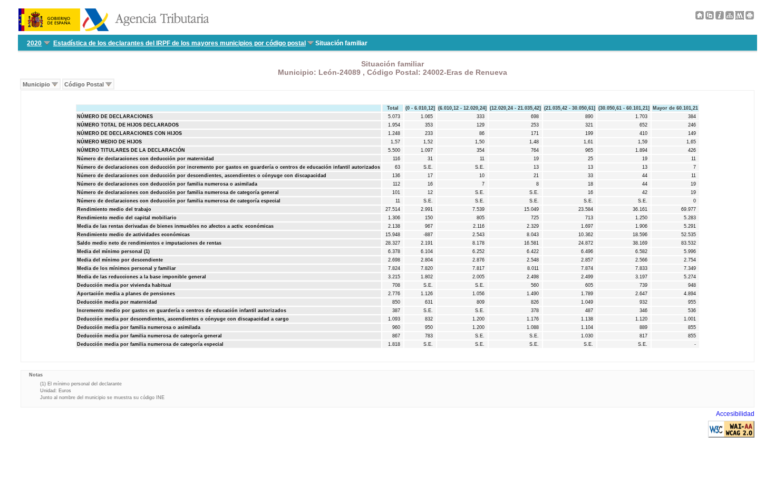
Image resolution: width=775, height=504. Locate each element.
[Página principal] (699, 17)
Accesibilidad (735, 414)
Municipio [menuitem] (36, 84)
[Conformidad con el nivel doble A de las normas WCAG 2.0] (731, 435)
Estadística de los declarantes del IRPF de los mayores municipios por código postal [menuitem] (179, 43)
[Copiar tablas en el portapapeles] (709, 17)
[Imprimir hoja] (749, 17)
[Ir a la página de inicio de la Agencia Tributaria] (113, 29)
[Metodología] (719, 17)
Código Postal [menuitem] (84, 84)
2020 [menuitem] (34, 43)
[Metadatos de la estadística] (739, 17)
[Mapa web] (729, 17)
